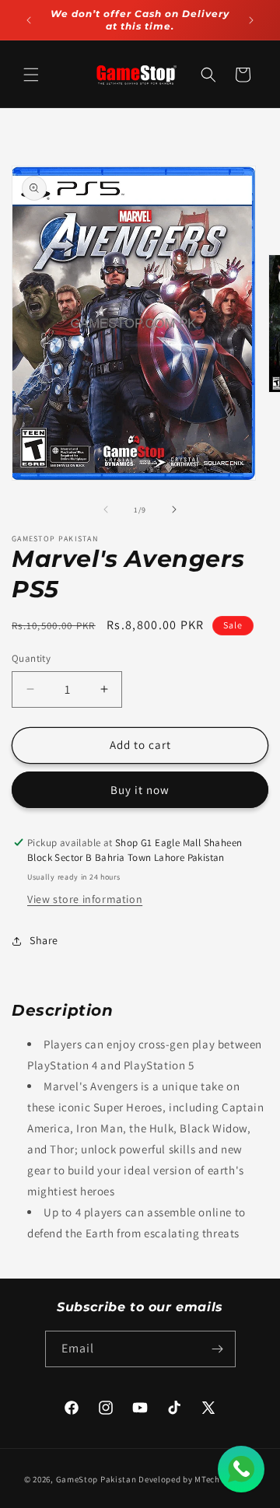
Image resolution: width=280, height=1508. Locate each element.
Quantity (31, 658)
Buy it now (140, 789)
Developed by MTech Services (197, 1479)
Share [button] (44, 940)
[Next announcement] (251, 20)
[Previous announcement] (29, 20)
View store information (84, 899)
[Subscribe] (218, 1349)
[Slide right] (174, 509)
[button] (31, 75)
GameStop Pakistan (96, 1479)
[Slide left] (106, 509)
